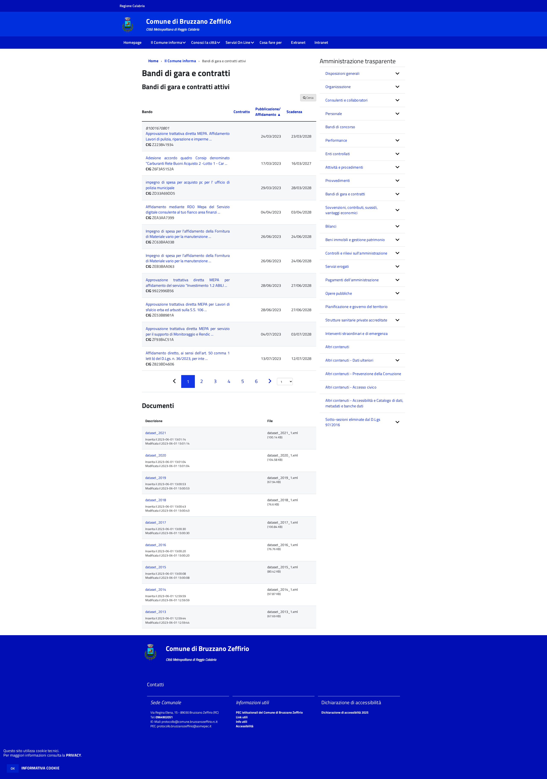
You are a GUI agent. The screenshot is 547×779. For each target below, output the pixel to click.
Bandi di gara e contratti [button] (345, 194)
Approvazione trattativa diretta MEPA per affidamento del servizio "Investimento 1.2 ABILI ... (188, 282)
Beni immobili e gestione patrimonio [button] (355, 240)
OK (13, 768)
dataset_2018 (155, 499)
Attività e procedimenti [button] (344, 167)
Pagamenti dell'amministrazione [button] (352, 280)
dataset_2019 (155, 477)
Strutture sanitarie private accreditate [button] (356, 320)
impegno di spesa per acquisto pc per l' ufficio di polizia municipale (188, 185)
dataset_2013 (155, 611)
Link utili (242, 717)
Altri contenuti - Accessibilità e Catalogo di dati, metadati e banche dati (364, 403)
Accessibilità (244, 726)
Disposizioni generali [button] (342, 73)
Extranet (298, 42)
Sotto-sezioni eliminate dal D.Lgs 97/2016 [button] (352, 422)
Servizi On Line (238, 42)
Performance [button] (336, 140)
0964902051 (164, 717)
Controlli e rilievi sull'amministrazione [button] (356, 253)
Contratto (242, 112)
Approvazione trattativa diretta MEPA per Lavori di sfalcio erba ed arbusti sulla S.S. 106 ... (188, 307)
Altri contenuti (337, 347)
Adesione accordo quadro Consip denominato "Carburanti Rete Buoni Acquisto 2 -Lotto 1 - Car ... (188, 160)
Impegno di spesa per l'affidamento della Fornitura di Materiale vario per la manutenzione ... (188, 234)
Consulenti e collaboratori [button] (346, 100)
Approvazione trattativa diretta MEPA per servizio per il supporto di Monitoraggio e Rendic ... (188, 331)
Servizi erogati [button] (337, 266)
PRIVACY (73, 755)
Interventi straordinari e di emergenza (356, 333)
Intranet (321, 42)
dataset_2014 (155, 589)
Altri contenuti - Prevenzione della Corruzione (363, 374)
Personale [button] (333, 113)
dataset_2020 (155, 455)
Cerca (309, 97)
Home (153, 61)
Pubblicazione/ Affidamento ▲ (268, 111)
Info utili (241, 721)
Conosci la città (203, 42)
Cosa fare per (271, 42)
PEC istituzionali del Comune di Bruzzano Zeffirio (269, 712)
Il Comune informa (166, 42)
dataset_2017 (155, 522)
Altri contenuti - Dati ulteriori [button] (349, 360)
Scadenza (294, 112)
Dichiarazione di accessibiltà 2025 (344, 712)
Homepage (132, 42)
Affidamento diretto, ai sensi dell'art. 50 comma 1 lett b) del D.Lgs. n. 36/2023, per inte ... (188, 355)
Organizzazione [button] (338, 87)
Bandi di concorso (340, 127)
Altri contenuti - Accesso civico (350, 387)
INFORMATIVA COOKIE (40, 768)
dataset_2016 (155, 544)
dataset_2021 (155, 432)
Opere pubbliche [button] (338, 293)
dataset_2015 (155, 567)
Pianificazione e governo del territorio (356, 306)
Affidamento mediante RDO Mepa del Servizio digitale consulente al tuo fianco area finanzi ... (188, 209)
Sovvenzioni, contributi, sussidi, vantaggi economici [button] (351, 210)
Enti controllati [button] (337, 154)
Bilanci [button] (330, 226)
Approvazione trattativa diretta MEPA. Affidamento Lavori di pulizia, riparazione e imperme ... (188, 136)
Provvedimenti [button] (337, 180)
